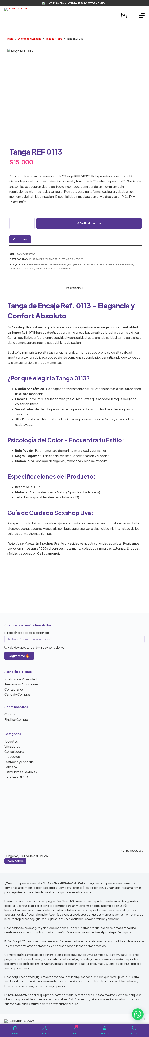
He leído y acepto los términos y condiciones (36, 647)
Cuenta (9, 714)
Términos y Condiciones (21, 684)
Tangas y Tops (73, 259)
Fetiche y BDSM (16, 777)
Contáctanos (14, 689)
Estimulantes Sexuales (20, 772)
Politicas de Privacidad (20, 679)
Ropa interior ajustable (115, 264)
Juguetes (11, 741)
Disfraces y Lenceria (44, 259)
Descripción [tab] (74, 288)
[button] (138, 1014)
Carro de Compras (17, 694)
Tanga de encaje (21, 268)
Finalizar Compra (16, 719)
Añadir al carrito (89, 223)
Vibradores (12, 746)
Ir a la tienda (15, 861)
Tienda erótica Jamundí (53, 268)
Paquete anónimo (81, 264)
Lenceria (10, 767)
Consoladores (14, 752)
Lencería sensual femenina (47, 264)
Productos (12, 757)
